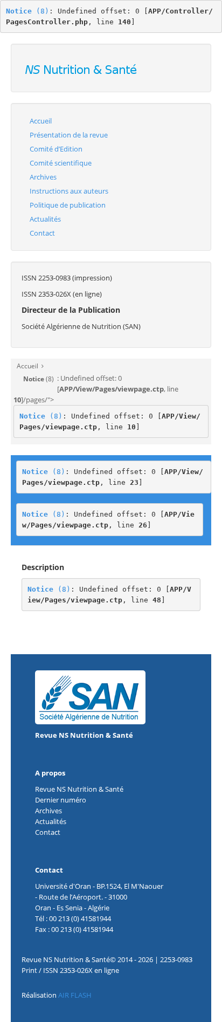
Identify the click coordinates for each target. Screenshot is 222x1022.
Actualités (45, 219)
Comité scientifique (61, 163)
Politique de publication (68, 205)
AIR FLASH (75, 995)
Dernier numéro (60, 800)
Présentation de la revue (69, 135)
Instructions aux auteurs (69, 191)
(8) (27, 11)
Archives (43, 177)
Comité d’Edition (56, 149)
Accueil (41, 121)
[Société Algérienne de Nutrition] (90, 696)
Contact (42, 233)
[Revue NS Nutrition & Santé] (82, 67)
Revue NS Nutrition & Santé (84, 735)
